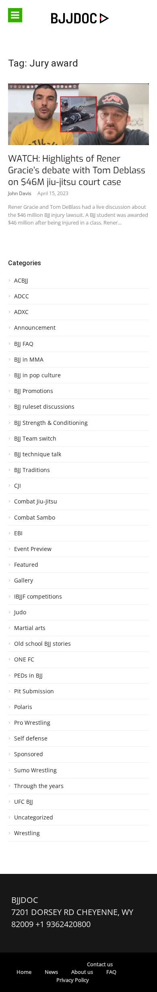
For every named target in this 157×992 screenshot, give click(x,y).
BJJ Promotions (33, 391)
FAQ (111, 971)
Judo (20, 612)
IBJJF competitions (38, 596)
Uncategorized (33, 817)
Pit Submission (34, 691)
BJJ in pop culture (37, 375)
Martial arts (29, 628)
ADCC (21, 296)
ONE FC (24, 659)
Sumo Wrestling (35, 770)
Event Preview (33, 549)
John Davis (19, 193)
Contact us (100, 964)
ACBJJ (21, 280)
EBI (18, 533)
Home (24, 971)
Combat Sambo (34, 517)
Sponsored (28, 754)
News (51, 971)
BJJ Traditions (32, 470)
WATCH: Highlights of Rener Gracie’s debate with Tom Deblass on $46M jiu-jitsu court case (76, 170)
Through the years (39, 786)
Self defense (31, 738)
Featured (26, 564)
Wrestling (27, 833)
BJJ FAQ (23, 343)
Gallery (23, 580)
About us (82, 971)
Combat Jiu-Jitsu (35, 501)
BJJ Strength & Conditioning (51, 422)
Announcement (35, 327)
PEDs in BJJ (28, 675)
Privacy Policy (72, 980)
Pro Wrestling (32, 722)
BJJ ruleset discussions (44, 406)
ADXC (21, 312)
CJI (17, 485)
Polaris (23, 707)
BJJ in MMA (28, 359)
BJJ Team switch (35, 438)
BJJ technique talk (37, 454)
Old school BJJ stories (42, 643)
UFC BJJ (23, 801)
